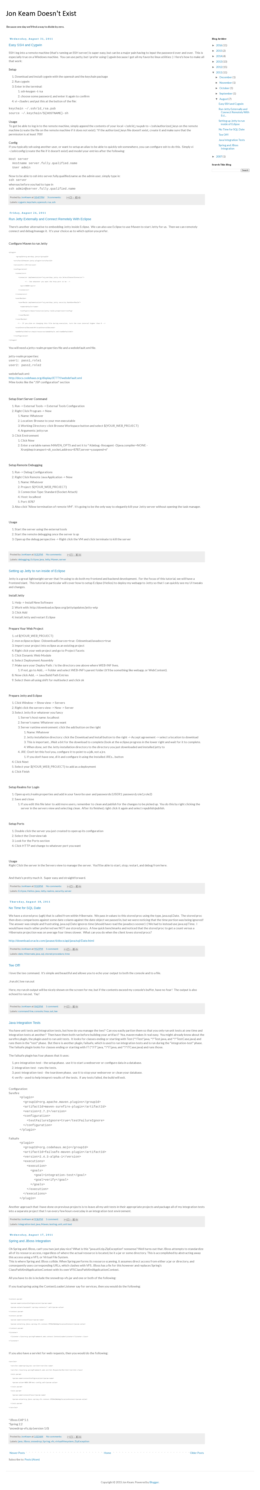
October (224, 88)
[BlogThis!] (70, 197)
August (223, 99)
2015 (219, 50)
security (59, 890)
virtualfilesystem (64, 1441)
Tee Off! (14, 965)
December (225, 77)
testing (53, 1224)
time (67, 953)
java (42, 559)
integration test (26, 1224)
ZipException (81, 1441)
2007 (219, 156)
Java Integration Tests (24, 1023)
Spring (46, 1441)
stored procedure (54, 953)
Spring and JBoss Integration (30, 1241)
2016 (219, 45)
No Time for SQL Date (25, 908)
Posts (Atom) (32, 1459)
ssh (54, 202)
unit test (67, 1224)
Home (107, 1452)
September (226, 93)
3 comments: (54, 197)
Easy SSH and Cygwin (25, 45)
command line (25, 1011)
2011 (219, 72)
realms (50, 890)
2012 (219, 67)
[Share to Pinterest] (79, 197)
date (20, 953)
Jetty (47, 559)
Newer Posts (17, 1452)
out (51, 1011)
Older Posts (197, 1452)
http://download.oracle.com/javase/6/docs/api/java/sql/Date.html (51, 940)
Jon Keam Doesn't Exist (41, 14)
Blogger (154, 1482)
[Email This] (67, 197)
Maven (54, 559)
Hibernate (29, 953)
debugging (24, 559)
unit (60, 1224)
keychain (31, 202)
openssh (41, 202)
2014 (219, 56)
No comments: (54, 554)
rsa (49, 202)
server (62, 559)
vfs (52, 1441)
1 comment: (52, 948)
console (38, 1011)
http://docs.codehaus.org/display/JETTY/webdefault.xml (45, 378)
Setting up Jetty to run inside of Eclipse (37, 571)
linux (46, 1011)
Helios (30, 890)
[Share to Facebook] (76, 197)
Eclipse (35, 559)
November (225, 82)
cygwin (22, 202)
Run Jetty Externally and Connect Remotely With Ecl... (234, 112)
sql (42, 953)
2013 (219, 61)
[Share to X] (73, 197)
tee (55, 1011)
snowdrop (36, 1441)
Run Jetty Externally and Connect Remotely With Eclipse (50, 219)
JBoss (26, 1441)
